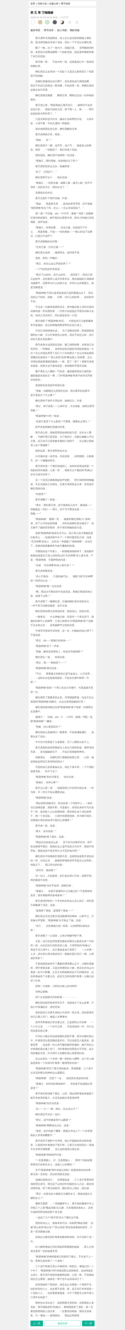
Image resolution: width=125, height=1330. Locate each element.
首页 (32, 3)
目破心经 (53, 3)
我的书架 (75, 30)
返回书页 (35, 30)
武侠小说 (42, 3)
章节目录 (49, 30)
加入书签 (62, 30)
